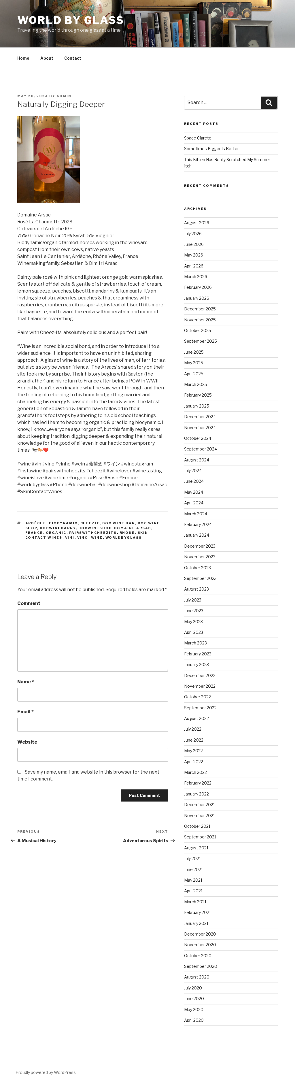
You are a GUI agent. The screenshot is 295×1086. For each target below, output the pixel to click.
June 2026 (194, 244)
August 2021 (196, 847)
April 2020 (194, 1020)
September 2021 (200, 836)
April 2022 (193, 761)
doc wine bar (118, 523)
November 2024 (200, 427)
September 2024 (200, 448)
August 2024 (196, 459)
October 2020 (197, 955)
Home (23, 58)
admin (63, 96)
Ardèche (35, 523)
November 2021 (199, 815)
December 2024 (200, 416)
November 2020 (200, 944)
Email (25, 711)
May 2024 (193, 492)
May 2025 (193, 362)
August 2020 (196, 976)
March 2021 (195, 901)
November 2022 (199, 686)
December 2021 (199, 804)
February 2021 (197, 912)
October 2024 (197, 438)
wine (97, 538)
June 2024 (194, 481)
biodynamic (63, 523)
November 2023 (199, 556)
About (46, 58)
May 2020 (193, 1009)
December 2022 (199, 675)
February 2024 (198, 524)
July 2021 (192, 858)
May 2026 (193, 254)
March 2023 (195, 642)
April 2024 (193, 502)
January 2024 (196, 535)
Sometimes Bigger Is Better (211, 148)
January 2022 (196, 793)
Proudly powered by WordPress (46, 1072)
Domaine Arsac (132, 528)
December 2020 (200, 934)
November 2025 (200, 319)
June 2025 (194, 352)
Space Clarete (197, 137)
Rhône (127, 533)
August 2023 (196, 589)
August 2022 (196, 718)
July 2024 (193, 470)
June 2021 (193, 869)
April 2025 (193, 373)
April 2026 (193, 265)
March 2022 (195, 772)
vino (82, 538)
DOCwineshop (94, 528)
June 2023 (193, 610)
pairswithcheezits (93, 533)
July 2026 (193, 233)
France (34, 533)
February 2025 (198, 395)
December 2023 (199, 546)
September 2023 (200, 578)
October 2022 (197, 696)
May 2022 (193, 750)
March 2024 (195, 513)
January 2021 (196, 923)
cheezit (90, 523)
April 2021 (193, 890)
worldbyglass (123, 538)
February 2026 (198, 287)
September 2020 (200, 966)
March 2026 (195, 276)
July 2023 (192, 599)
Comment (28, 603)
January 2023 (196, 664)
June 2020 (194, 998)
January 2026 (196, 298)
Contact (72, 58)
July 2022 (192, 729)
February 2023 (197, 653)
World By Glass (70, 20)
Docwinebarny (58, 528)
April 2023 (193, 632)
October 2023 (197, 567)
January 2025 (196, 406)
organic (56, 533)
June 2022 (193, 740)
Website (27, 742)
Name (25, 682)
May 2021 (193, 880)
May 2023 (193, 621)
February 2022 (197, 782)
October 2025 (197, 330)
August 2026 (196, 222)
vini (70, 538)
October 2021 (197, 826)
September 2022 (200, 707)
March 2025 (195, 384)
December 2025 (200, 308)
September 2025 (200, 341)
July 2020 (193, 987)
